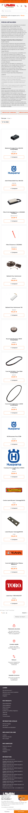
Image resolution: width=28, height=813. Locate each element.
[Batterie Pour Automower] (14, 264)
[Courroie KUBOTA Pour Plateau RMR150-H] (14, 552)
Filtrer (6, 122)
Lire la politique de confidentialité (7, 807)
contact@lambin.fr (19, 787)
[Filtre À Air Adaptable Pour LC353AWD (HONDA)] (14, 201)
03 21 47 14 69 (10, 772)
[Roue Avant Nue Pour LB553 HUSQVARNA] (14, 328)
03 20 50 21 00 (11, 759)
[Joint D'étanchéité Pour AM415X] (14, 169)
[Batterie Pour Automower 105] (14, 296)
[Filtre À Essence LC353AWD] (14, 233)
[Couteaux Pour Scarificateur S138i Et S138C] (14, 457)
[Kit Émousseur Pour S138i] (14, 425)
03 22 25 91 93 (10, 763)
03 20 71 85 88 (10, 782)
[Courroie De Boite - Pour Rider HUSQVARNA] (14, 360)
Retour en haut (20, 616)
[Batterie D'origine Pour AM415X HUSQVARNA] (14, 137)
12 (6, 613)
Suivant (25, 613)
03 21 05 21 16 (12, 776)
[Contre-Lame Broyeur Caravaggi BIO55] (14, 489)
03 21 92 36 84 (10, 779)
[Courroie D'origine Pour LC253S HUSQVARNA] (14, 393)
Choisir (8, 118)
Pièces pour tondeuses (9, 112)
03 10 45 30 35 (9, 786)
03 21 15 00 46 (10, 769)
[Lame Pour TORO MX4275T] (14, 584)
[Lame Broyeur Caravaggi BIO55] (14, 520)
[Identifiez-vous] (21, 6)
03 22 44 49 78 (10, 766)
